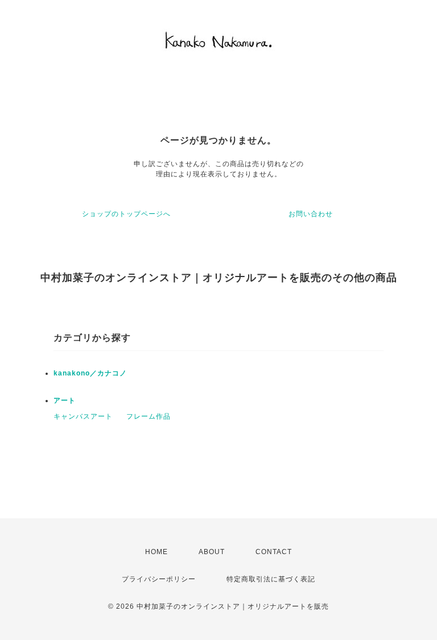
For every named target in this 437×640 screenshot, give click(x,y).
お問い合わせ (310, 214)
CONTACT (273, 552)
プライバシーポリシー (159, 579)
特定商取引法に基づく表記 (270, 579)
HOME (156, 552)
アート (64, 400)
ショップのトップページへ (126, 214)
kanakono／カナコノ (90, 373)
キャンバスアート (83, 416)
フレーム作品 (148, 416)
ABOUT (212, 552)
